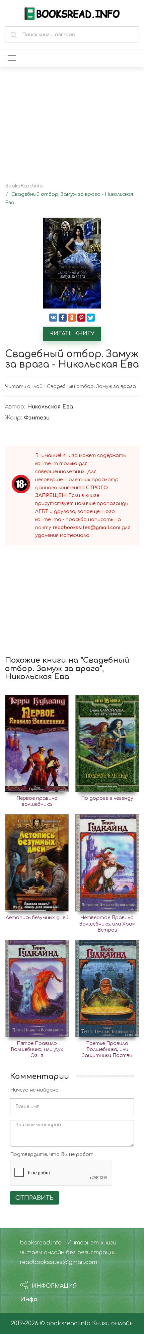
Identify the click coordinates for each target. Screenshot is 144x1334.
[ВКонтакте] (53, 318)
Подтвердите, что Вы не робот (51, 1154)
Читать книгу (72, 334)
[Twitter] (91, 318)
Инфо (29, 1299)
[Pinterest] (81, 318)
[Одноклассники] (72, 318)
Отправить (34, 1197)
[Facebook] (63, 318)
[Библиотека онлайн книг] (72, 13)
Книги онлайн (113, 1323)
